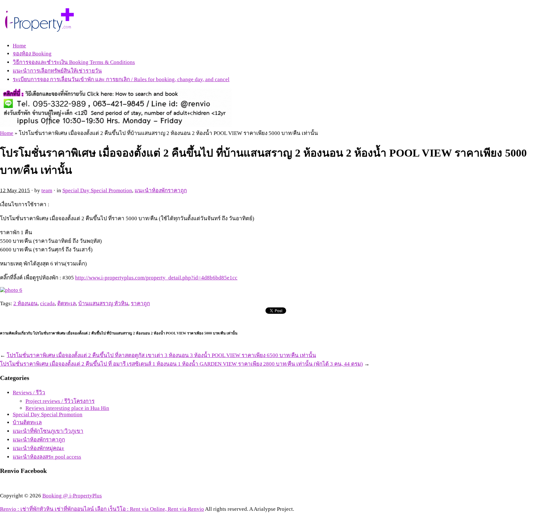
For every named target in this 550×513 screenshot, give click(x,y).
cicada (47, 303)
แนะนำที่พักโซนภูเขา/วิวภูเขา (48, 431)
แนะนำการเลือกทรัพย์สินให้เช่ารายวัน (57, 71)
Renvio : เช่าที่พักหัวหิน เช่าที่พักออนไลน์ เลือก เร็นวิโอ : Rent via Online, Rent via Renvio (102, 509)
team (46, 190)
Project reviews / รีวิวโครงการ (60, 401)
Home (19, 46)
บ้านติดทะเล (27, 422)
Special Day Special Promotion (97, 190)
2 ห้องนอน (25, 303)
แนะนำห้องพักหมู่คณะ (38, 448)
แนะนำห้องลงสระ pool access (47, 457)
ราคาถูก (140, 303)
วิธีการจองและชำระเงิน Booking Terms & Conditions (74, 62)
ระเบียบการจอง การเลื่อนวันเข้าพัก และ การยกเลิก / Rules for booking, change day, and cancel (121, 79)
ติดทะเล (66, 303)
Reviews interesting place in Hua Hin (67, 408)
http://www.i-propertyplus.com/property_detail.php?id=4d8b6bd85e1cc (156, 278)
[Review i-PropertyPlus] (40, 29)
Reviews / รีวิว (29, 393)
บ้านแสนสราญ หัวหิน (103, 303)
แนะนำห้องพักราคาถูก (161, 190)
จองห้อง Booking (32, 54)
